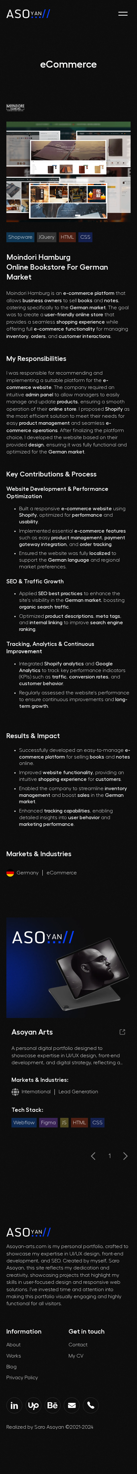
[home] (28, 13)
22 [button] (109, 1156)
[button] (123, 13)
